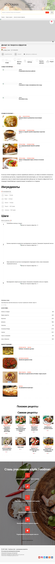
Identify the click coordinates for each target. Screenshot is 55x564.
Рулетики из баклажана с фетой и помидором (48, 450)
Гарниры (29, 372)
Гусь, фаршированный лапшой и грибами (29, 145)
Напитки (27, 325)
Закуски (29, 347)
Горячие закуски (22, 347)
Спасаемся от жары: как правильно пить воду (30, 85)
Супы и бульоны (26, 116)
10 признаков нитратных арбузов (27, 71)
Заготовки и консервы (23, 358)
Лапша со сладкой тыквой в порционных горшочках (32, 131)
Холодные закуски (7, 425)
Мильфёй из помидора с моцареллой (34, 429)
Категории (28, 5)
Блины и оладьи (27, 311)
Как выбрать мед (23, 99)
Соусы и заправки (27, 335)
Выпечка (27, 318)
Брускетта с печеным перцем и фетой (34, 450)
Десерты (3, 47)
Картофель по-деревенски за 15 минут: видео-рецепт (32, 373)
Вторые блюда (22, 130)
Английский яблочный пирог (26, 387)
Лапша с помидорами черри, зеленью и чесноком (31, 159)
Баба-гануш (21, 447)
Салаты (27, 332)
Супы (20, 116)
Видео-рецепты (27, 315)
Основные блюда (30, 130)
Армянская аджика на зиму (25, 359)
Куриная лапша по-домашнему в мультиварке (30, 117)
